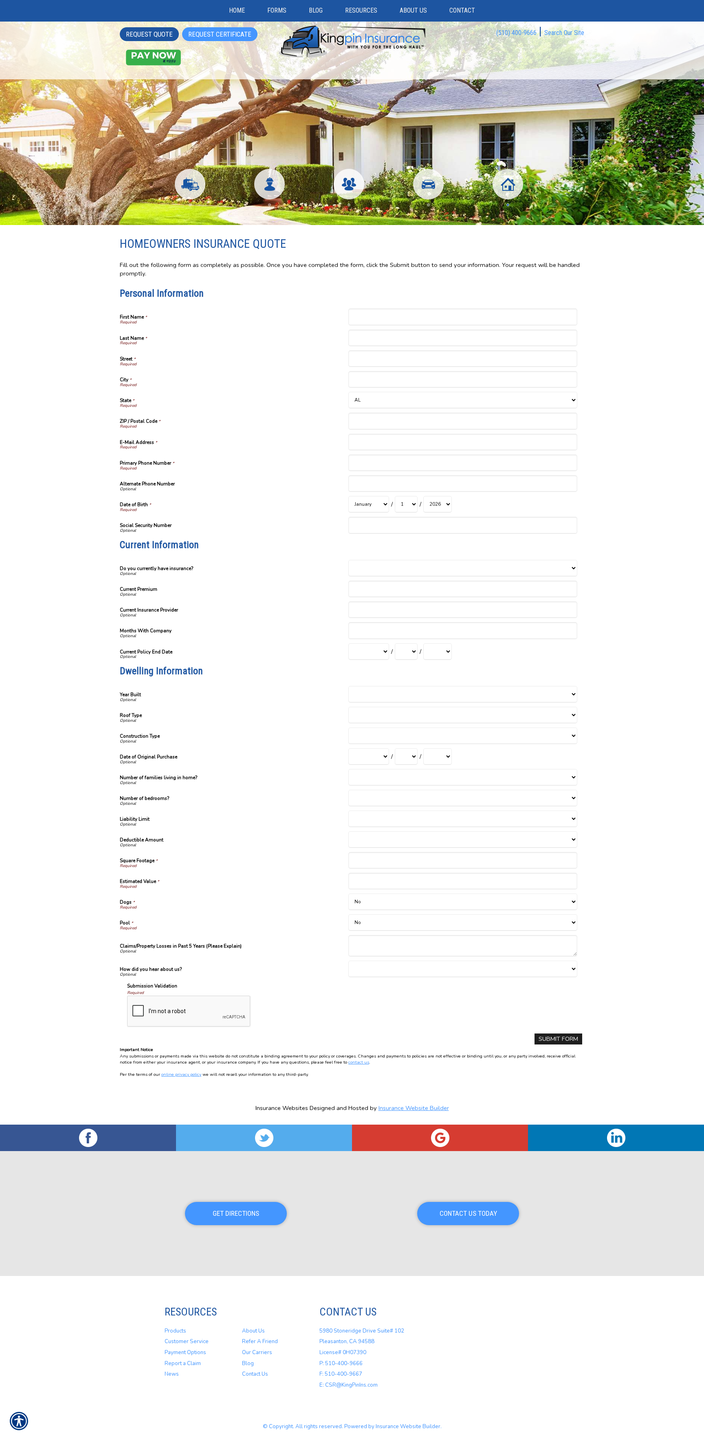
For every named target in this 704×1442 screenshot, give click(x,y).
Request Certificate (219, 34)
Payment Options (185, 1352)
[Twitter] (264, 1138)
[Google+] (440, 1138)
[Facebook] (88, 1138)
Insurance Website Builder (413, 1108)
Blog (248, 1363)
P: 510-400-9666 (341, 1363)
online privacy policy (181, 1074)
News (172, 1374)
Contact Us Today (468, 1213)
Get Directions (236, 1213)
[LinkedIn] (616, 1138)
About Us (253, 1331)
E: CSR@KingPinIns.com (348, 1385)
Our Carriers (257, 1352)
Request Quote (149, 34)
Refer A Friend (260, 1341)
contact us (358, 1062)
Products (175, 1331)
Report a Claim (183, 1363)
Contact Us (255, 1374)
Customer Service (187, 1341)
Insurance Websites (281, 1108)
